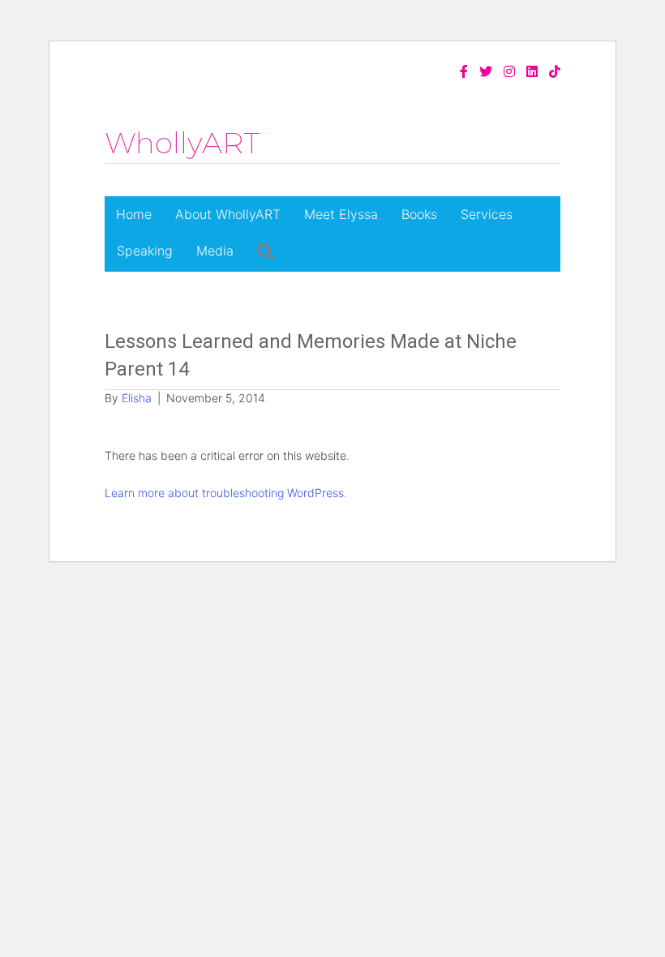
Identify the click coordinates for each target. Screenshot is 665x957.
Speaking (145, 250)
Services (487, 214)
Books (419, 214)
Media (215, 250)
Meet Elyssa (341, 214)
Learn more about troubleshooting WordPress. (226, 493)
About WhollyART (228, 214)
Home (134, 214)
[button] (265, 252)
